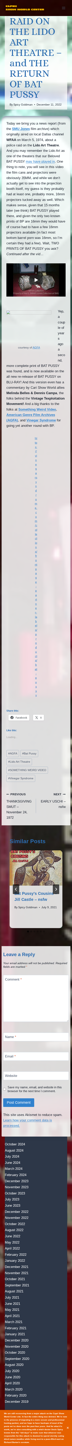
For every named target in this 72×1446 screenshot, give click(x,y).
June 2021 (12, 1304)
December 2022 (16, 1212)
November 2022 (16, 1218)
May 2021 (12, 1310)
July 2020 (12, 1371)
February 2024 (15, 1175)
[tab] (28, 931)
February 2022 (15, 1255)
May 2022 (12, 1242)
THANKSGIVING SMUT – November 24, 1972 (19, 806)
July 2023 (12, 1199)
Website (11, 1076)
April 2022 (12, 1248)
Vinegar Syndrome (41, 420)
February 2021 (15, 1328)
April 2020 (12, 1383)
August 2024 (14, 1150)
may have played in (40, 161)
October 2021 (15, 1279)
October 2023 (15, 1193)
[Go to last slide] (16, 889)
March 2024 (13, 1169)
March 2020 (13, 1389)
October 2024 (15, 1144)
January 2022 (15, 1261)
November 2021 (16, 1273)
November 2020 (16, 1346)
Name (10, 1037)
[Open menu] (63, 8)
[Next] (56, 889)
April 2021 (12, 1316)
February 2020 (15, 1395)
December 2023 (16, 1181)
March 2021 (13, 1322)
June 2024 (12, 1163)
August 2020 (14, 1365)
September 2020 (17, 1359)
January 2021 (15, 1334)
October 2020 (15, 1352)
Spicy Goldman (23, 104)
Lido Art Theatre (19, 761)
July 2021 (12, 1297)
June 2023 (12, 1205)
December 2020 (16, 1340)
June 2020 (12, 1377)
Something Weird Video (37, 409)
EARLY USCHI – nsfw (53, 801)
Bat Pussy (29, 753)
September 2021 (17, 1285)
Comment (13, 979)
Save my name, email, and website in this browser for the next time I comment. (35, 1089)
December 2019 (16, 1402)
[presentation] (36, 868)
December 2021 (16, 1267)
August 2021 (14, 1291)
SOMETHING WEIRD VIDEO (27, 770)
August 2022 (14, 1230)
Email (10, 1056)
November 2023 (16, 1187)
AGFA (36, 347)
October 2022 (15, 1224)
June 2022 (12, 1236)
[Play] (36, 280)
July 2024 (12, 1156)
